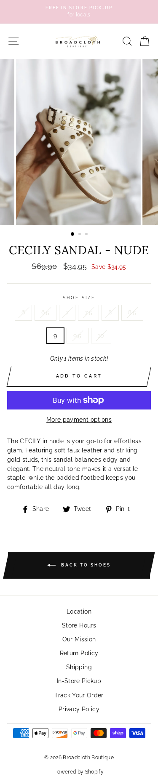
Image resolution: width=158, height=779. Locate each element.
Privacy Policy (79, 709)
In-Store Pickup (79, 681)
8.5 (132, 312)
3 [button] (87, 235)
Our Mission (79, 639)
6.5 (45, 312)
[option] (79, 11)
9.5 (77, 335)
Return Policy (79, 653)
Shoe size (79, 297)
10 (101, 335)
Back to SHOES (85, 565)
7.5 (88, 312)
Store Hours (79, 625)
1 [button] (73, 234)
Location (79, 611)
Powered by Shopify (79, 772)
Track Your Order (78, 695)
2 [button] (80, 235)
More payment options (79, 419)
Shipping (79, 667)
